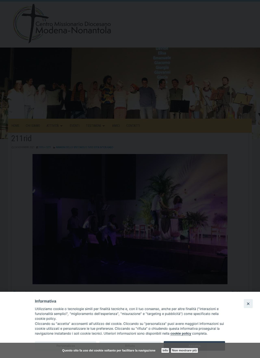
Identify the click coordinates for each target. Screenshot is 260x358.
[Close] (248, 303)
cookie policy (180, 333)
